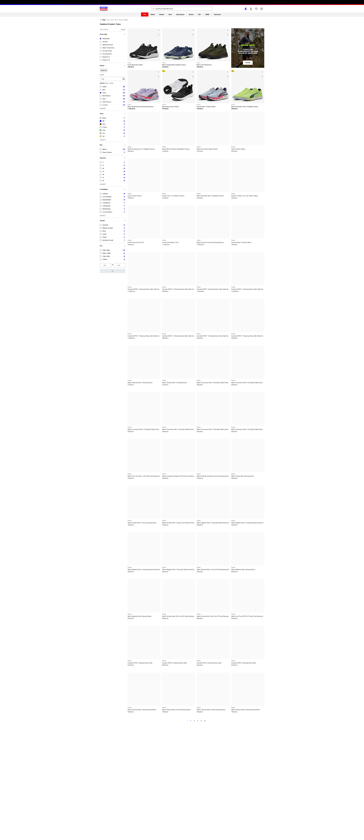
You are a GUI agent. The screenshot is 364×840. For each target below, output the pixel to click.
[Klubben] (245, 8)
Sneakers (120, 20)
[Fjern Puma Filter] (105, 70)
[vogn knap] (261, 8)
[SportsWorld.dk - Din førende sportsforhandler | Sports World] (103, 9)
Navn (106, 83)
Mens (112, 20)
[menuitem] (144, 14)
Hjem (108, 20)
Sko (116, 20)
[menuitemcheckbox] (112, 86)
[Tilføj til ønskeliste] (158, 30)
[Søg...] (153, 9)
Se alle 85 (103, 108)
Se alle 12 (103, 215)
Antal (111, 83)
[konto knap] (251, 8)
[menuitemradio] (112, 38)
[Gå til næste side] (205, 720)
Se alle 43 (103, 184)
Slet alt (123, 29)
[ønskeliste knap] (256, 8)
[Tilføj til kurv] (158, 34)
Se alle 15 (103, 139)
